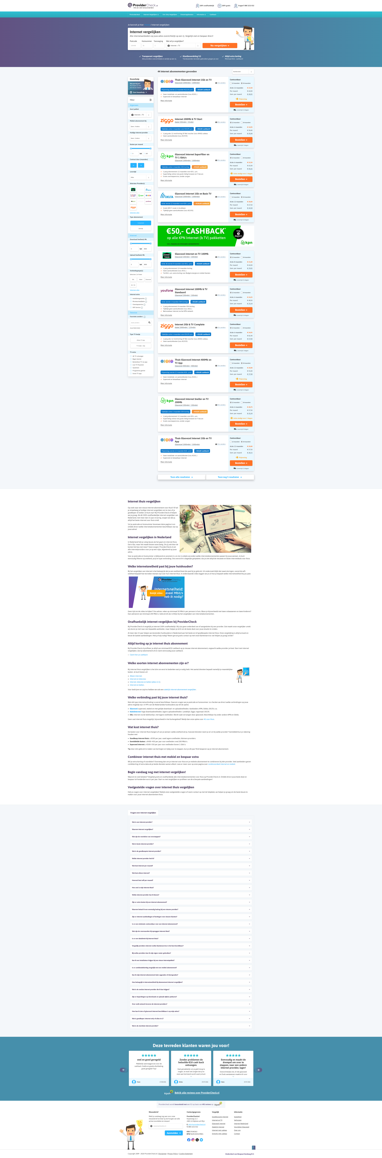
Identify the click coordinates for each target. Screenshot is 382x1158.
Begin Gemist (137, 359)
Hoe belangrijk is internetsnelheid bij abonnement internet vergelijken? (157, 982)
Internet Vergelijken (150, 14)
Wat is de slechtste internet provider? (145, 1026)
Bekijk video (156, 593)
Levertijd (133, 172)
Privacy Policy (173, 1154)
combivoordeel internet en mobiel (221, 764)
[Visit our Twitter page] (197, 1140)
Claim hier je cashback (139, 655)
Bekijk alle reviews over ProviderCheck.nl (197, 1093)
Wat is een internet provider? (142, 822)
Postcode (133, 41)
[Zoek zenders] (149, 322)
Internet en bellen (137, 685)
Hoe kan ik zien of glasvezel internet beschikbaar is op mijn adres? (155, 1011)
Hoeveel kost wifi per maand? (142, 880)
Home (147, 25)
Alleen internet (136, 676)
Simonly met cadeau (219, 1134)
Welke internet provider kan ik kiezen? (145, 895)
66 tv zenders (221, 196)
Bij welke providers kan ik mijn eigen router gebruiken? (151, 953)
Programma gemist (139, 370)
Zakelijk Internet (218, 1127)
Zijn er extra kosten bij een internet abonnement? (149, 902)
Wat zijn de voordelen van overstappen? (146, 836)
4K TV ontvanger (138, 356)
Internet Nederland (241, 1124)
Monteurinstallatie (139, 301)
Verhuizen (237, 1120)
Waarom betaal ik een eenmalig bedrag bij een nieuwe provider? (155, 909)
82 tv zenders (221, 327)
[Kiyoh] (218, 1106)
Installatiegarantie (138, 298)
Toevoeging (158, 41)
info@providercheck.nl (196, 1125)
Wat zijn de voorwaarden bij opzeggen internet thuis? (151, 931)
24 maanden (247, 83)
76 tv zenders (221, 83)
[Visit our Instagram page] (193, 1140)
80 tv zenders (221, 122)
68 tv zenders (221, 257)
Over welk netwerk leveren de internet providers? (149, 1004)
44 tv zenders (221, 295)
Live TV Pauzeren (138, 365)
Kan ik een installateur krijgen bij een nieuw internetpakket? (153, 960)
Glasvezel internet (218, 1124)
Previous (123, 1070)
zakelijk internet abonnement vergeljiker (180, 689)
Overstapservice (138, 304)
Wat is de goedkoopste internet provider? (146, 851)
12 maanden (236, 83)
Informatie (200, 14)
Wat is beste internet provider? (143, 844)
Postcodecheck (135, 14)
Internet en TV (217, 1120)
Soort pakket (134, 109)
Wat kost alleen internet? (141, 873)
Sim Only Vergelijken (170, 14)
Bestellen (240, 104)
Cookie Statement (186, 1154)
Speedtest (238, 1117)
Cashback (213, 14)
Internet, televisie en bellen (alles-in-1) (145, 682)
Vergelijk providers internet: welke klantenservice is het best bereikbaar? (158, 946)
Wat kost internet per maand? (142, 866)
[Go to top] (253, 1148)
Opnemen (136, 368)
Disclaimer (162, 1154)
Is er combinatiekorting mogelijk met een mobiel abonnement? (154, 967)
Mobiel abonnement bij (138, 121)
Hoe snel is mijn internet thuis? (143, 887)
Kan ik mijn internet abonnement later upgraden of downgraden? (155, 975)
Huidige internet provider (139, 132)
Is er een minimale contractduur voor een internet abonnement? (155, 924)
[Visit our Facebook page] (188, 1140)
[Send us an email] (201, 1140)
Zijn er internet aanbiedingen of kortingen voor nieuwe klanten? (154, 917)
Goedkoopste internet (220, 1117)
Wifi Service (136, 307)
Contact (237, 1134)
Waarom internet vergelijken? (142, 829)
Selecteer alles (134, 212)
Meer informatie (166, 100)
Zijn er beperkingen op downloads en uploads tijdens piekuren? (154, 997)
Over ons (237, 1130)
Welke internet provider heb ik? (143, 858)
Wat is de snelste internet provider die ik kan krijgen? (150, 989)
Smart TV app (137, 373)
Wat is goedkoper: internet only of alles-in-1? (148, 1018)
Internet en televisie (138, 679)
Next (258, 1070)
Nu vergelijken (218, 45)
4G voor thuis (209, 719)
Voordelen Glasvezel (241, 1127)
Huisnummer (147, 41)
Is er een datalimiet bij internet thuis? (145, 938)
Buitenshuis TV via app (140, 362)
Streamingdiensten (186, 14)
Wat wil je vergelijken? (175, 41)
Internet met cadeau (219, 1130)
